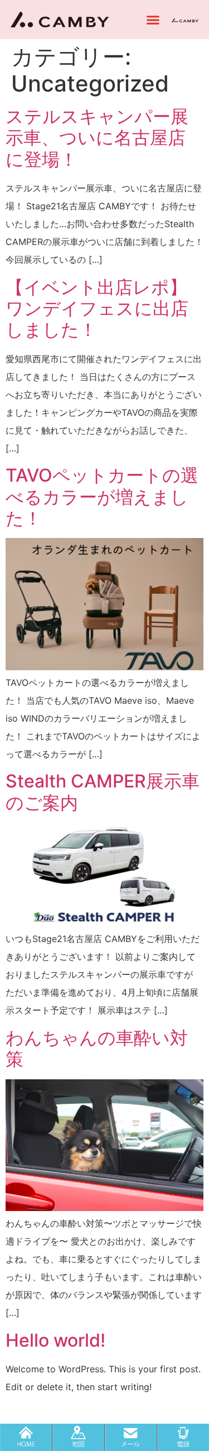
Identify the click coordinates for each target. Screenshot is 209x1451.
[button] (153, 19)
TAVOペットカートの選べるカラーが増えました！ (102, 496)
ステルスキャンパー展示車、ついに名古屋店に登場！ (97, 137)
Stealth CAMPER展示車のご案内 (103, 791)
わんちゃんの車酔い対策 (97, 1048)
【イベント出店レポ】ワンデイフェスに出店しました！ (97, 308)
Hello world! (55, 1340)
